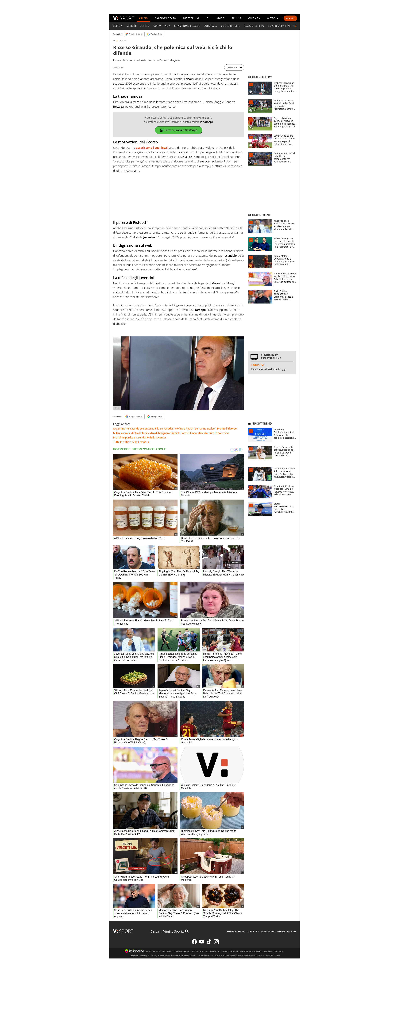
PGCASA (200, 951)
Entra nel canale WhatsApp (181, 130)
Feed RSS (281, 931)
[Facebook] (194, 943)
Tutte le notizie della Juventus (131, 442)
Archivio (291, 931)
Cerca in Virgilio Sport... (167, 931)
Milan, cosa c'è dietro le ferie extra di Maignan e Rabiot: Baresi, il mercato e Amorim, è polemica (171, 433)
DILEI (235, 951)
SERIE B (131, 26)
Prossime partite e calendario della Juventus (139, 437)
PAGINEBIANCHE (212, 951)
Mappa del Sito (268, 931)
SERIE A (118, 26)
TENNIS (236, 18)
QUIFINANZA (254, 951)
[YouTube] (201, 943)
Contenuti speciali (236, 931)
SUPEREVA (279, 951)
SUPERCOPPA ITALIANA (282, 26)
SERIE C (145, 26)
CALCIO (143, 18)
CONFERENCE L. (231, 26)
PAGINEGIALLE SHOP (185, 951)
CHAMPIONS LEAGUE (187, 26)
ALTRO (271, 18)
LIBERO (148, 951)
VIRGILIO (157, 951)
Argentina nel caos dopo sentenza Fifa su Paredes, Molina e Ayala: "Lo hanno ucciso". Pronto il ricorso (175, 428)
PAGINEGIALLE (168, 951)
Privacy (154, 956)
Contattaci (253, 931)
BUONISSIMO (267, 951)
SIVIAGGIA (243, 951)
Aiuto (193, 956)
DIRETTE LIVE (191, 18)
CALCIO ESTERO (254, 26)
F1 (208, 18)
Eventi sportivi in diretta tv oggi (268, 369)
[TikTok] (209, 943)
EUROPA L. (210, 26)
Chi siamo (134, 956)
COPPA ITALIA (161, 26)
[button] (296, 26)
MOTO (221, 18)
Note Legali (144, 956)
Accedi (290, 18)
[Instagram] (216, 943)
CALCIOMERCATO (165, 18)
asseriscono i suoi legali (152, 148)
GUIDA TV (254, 18)
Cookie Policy (164, 956)
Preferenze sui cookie (180, 956)
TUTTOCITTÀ (226, 951)
